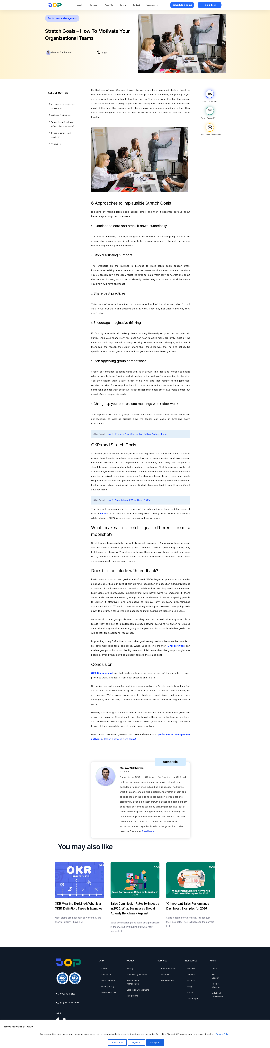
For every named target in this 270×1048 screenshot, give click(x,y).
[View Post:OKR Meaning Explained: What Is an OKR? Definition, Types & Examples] (79, 880)
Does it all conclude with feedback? (61, 135)
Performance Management (62, 18)
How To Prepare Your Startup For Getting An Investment (136, 434)
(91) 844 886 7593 (69, 1002)
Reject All (136, 1042)
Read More (148, 831)
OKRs (103, 513)
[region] (135, 1034)
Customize (117, 1042)
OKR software (176, 645)
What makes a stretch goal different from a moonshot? (62, 124)
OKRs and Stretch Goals (61, 115)
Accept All (155, 1042)
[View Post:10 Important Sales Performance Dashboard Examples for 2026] (190, 880)
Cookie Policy (223, 1034)
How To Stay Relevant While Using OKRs (128, 500)
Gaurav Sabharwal (61, 52)
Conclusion (56, 144)
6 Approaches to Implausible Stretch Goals (63, 106)
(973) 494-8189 (68, 994)
